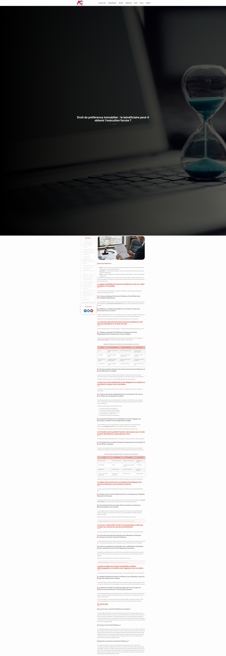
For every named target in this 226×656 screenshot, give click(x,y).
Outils (141, 3)
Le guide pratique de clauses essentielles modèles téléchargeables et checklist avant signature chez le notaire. (89, 294)
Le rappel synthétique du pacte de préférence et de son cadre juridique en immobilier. (88, 244)
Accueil (111, 124)
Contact (148, 3)
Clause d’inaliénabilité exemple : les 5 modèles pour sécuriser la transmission (121, 521)
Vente (135, 3)
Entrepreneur (112, 3)
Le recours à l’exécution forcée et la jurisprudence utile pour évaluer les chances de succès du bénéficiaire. (88, 285)
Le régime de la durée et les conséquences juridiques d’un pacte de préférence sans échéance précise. (88, 277)
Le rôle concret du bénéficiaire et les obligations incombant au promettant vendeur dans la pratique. (88, 260)
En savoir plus (86, 299)
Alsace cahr (102, 3)
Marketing (128, 3)
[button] (94, 238)
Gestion (121, 3)
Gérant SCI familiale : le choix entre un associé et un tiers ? (118, 562)
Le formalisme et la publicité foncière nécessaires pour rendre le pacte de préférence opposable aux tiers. (89, 269)
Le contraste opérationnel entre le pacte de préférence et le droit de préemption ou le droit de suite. (88, 252)
